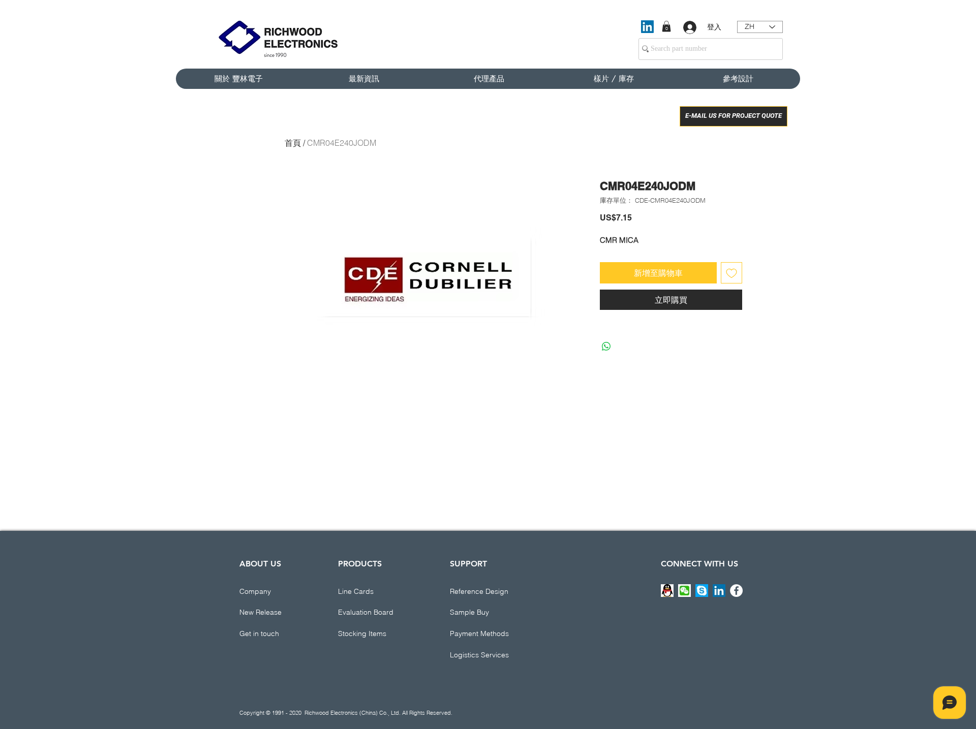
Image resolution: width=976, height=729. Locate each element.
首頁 (293, 143)
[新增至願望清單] (731, 272)
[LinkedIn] (647, 26)
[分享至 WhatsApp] (606, 346)
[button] (666, 26)
